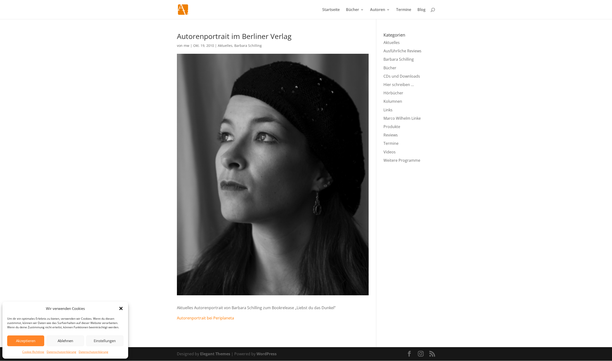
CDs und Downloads (401, 76)
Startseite (331, 10)
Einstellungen (105, 340)
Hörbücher (393, 93)
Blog (421, 10)
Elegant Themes (215, 353)
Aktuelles (225, 45)
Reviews (390, 135)
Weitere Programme (401, 160)
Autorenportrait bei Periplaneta (205, 318)
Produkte (391, 126)
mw (186, 45)
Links (388, 110)
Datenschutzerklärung (61, 352)
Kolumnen (392, 101)
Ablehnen (65, 340)
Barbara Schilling (248, 45)
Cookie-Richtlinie (33, 352)
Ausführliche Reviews (402, 51)
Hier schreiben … (398, 84)
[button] (121, 308)
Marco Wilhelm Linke (402, 118)
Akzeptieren (25, 340)
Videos (389, 152)
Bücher (352, 10)
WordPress (267, 353)
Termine (403, 10)
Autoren (377, 10)
